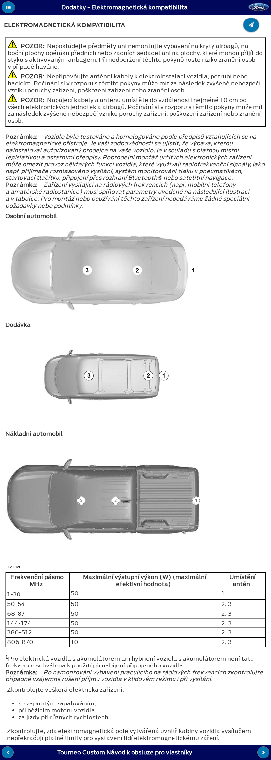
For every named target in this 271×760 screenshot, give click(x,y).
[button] (8, 7)
